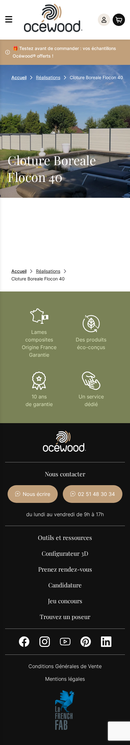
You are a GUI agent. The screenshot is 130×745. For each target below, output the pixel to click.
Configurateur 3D (65, 553)
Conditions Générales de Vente (65, 666)
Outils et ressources (65, 537)
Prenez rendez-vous (65, 569)
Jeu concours (65, 601)
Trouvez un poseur (65, 616)
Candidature (65, 585)
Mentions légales (65, 679)
